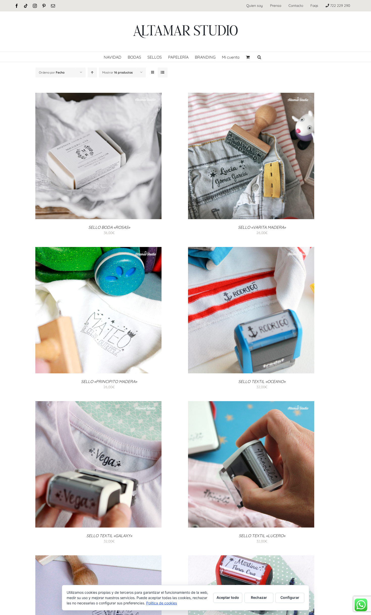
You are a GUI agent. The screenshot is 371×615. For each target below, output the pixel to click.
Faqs (314, 5)
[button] (259, 57)
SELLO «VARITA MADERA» (262, 227)
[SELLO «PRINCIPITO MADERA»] (98, 249)
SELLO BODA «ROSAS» (109, 227)
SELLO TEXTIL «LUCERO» (262, 535)
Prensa (275, 5)
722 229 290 (339, 5)
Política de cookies (161, 603)
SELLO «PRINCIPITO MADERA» (109, 381)
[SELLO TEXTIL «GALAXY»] (98, 403)
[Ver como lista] (163, 72)
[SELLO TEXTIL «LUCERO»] (251, 403)
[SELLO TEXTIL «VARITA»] (251, 558)
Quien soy (254, 5)
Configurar (289, 597)
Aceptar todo (228, 597)
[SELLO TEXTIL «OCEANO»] (251, 249)
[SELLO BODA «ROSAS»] (98, 95)
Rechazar (259, 597)
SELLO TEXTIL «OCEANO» (261, 381)
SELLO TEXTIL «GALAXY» (109, 535)
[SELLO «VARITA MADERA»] (251, 95)
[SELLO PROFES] (98, 558)
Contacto (295, 5)
